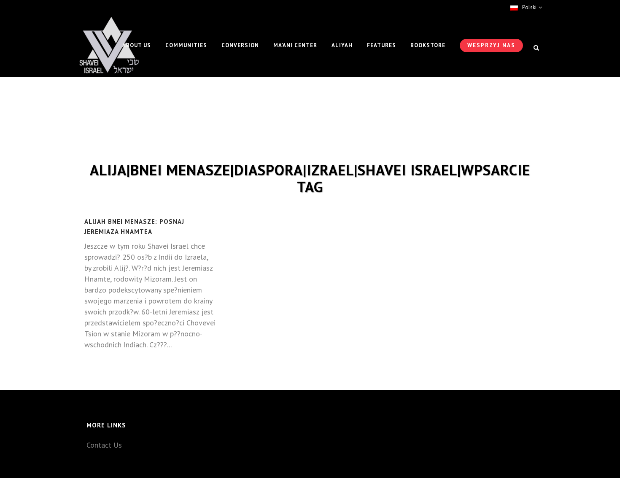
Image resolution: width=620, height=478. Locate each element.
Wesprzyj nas (491, 45)
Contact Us (104, 445)
